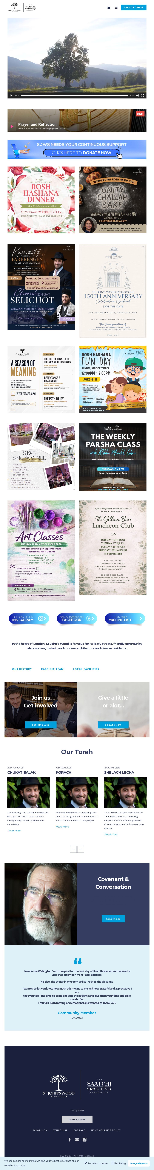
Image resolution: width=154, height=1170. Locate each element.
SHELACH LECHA (71, 772)
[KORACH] (28, 792)
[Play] (11, 95)
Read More (13, 826)
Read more (19, 1165)
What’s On (40, 1130)
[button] (77, 55)
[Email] (108, 7)
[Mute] (137, 95)
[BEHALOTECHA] (125, 792)
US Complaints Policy (106, 1130)
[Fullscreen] (142, 95)
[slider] (74, 95)
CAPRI (81, 1110)
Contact (79, 1130)
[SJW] (77, 1084)
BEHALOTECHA (118, 772)
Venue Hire (60, 1130)
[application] (77, 58)
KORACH (15, 772)
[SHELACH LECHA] (77, 792)
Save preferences (139, 1163)
